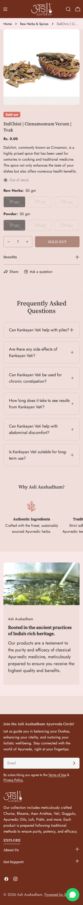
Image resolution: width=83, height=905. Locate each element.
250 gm (69, 203)
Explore (12, 840)
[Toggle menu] (5, 9)
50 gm (17, 203)
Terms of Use (57, 775)
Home (7, 24)
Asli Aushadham (29, 894)
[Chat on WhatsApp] (72, 894)
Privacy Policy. (13, 780)
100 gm (43, 203)
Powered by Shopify (60, 894)
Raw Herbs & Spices (34, 24)
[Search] (68, 9)
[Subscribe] (74, 763)
